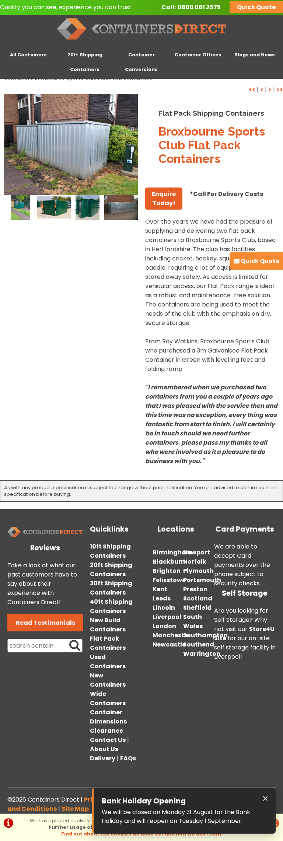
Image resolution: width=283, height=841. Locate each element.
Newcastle (169, 644)
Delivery (102, 758)
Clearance (106, 730)
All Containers (28, 55)
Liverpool (167, 617)
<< (252, 89)
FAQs (128, 758)
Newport (196, 552)
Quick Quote (256, 7)
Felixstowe (169, 580)
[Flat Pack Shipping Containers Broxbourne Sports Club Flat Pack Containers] (71, 144)
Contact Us (108, 740)
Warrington (201, 653)
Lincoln (164, 607)
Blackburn (169, 561)
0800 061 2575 (199, 7)
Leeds (162, 598)
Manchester (172, 635)
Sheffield (197, 607)
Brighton (167, 571)
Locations (176, 529)
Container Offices (198, 55)
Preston (195, 589)
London (164, 626)
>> (279, 89)
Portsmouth (202, 580)
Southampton (205, 635)
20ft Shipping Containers (84, 62)
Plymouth (198, 571)
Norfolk (194, 561)
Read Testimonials (45, 623)
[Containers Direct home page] (142, 41)
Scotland (197, 598)
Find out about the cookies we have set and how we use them (141, 834)
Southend (198, 644)
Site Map (75, 809)
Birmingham (172, 552)
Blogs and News (254, 55)
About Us (104, 749)
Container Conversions (141, 62)
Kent (160, 589)
